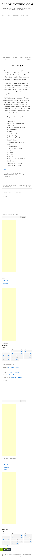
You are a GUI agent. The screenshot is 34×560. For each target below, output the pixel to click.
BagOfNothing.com (17, 4)
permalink (7, 176)
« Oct (3, 361)
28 (8, 359)
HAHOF (22, 15)
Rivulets (5, 285)
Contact (16, 15)
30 (17, 359)
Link (4, 169)
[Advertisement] (17, 37)
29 (12, 359)
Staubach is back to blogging (9, 186)
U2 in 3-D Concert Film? (25, 186)
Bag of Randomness (13, 367)
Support (29, 15)
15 (12, 355)
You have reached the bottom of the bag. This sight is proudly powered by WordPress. (18, 555)
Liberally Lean (7, 281)
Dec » (7, 361)
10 (21, 353)
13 (4, 355)
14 (8, 355)
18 (25, 355)
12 (30, 353)
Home (3, 15)
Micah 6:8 (6, 283)
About (9, 15)
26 (30, 357)
